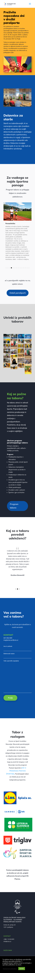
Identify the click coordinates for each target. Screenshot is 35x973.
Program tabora (14, 506)
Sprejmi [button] (21, 968)
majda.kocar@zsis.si (11, 640)
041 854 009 (8, 638)
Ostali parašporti (18, 293)
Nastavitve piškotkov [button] (10, 968)
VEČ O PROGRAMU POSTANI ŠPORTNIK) (16, 771)
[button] (6, 267)
